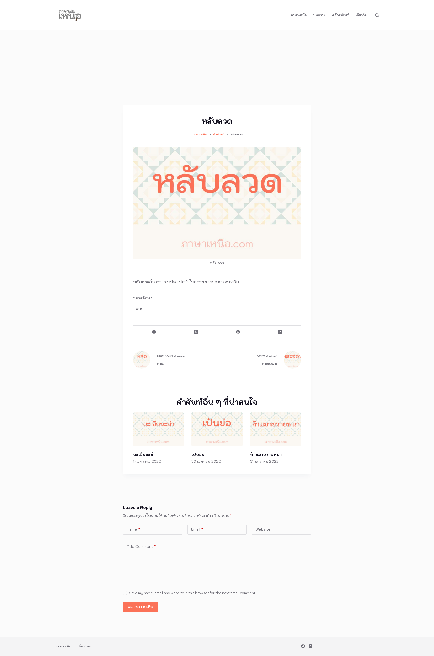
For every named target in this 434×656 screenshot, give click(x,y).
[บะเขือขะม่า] (158, 429)
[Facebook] (154, 332)
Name (133, 529)
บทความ (319, 15)
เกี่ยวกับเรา (85, 646)
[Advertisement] (217, 68)
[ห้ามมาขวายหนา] (275, 429)
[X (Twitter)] (196, 332)
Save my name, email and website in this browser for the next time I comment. (192, 593)
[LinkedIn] (280, 332)
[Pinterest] (238, 332)
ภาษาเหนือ (299, 15)
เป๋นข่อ (197, 454)
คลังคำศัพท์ (340, 15)
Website (263, 529)
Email (197, 529)
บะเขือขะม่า (144, 454)
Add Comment (141, 546)
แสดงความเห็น (140, 606)
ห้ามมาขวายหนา (266, 454)
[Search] (377, 15)
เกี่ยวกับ (361, 15)
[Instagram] (310, 646)
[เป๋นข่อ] (216, 429)
